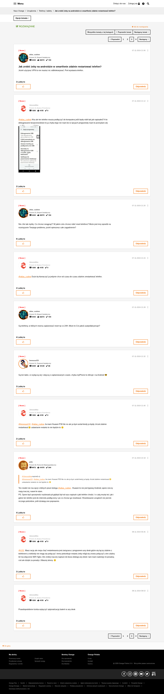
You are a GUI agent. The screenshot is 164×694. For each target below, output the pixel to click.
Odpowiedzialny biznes (36, 683)
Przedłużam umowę (15, 661)
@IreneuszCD (24, 424)
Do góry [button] (7, 646)
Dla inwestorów (67, 661)
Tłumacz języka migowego (110, 683)
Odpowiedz (141, 87)
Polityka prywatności (76, 686)
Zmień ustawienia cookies (68, 683)
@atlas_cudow (24, 120)
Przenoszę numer (14, 658)
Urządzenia (31, 11)
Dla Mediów (65, 664)
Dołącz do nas (119, 4)
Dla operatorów (67, 658)
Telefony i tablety (45, 11)
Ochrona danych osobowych (96, 686)
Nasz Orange (19, 11)
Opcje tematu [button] (21, 18)
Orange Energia (14, 686)
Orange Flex (13, 683)
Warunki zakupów (60, 686)
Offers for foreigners (133, 686)
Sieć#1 (22, 683)
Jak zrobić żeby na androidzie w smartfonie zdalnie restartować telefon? (59, 66)
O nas (90, 658)
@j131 (21, 550)
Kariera (90, 664)
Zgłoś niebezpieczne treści (89, 683)
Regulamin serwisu (45, 686)
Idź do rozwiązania (141, 27)
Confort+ (125, 683)
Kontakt (90, 661)
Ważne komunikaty (29, 686)
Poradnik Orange (137, 683)
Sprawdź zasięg (40, 661)
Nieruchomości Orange (116, 686)
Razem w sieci (52, 683)
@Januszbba (27, 476)
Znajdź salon (39, 658)
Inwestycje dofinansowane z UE (19, 689)
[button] (148, 50)
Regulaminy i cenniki (16, 664)
